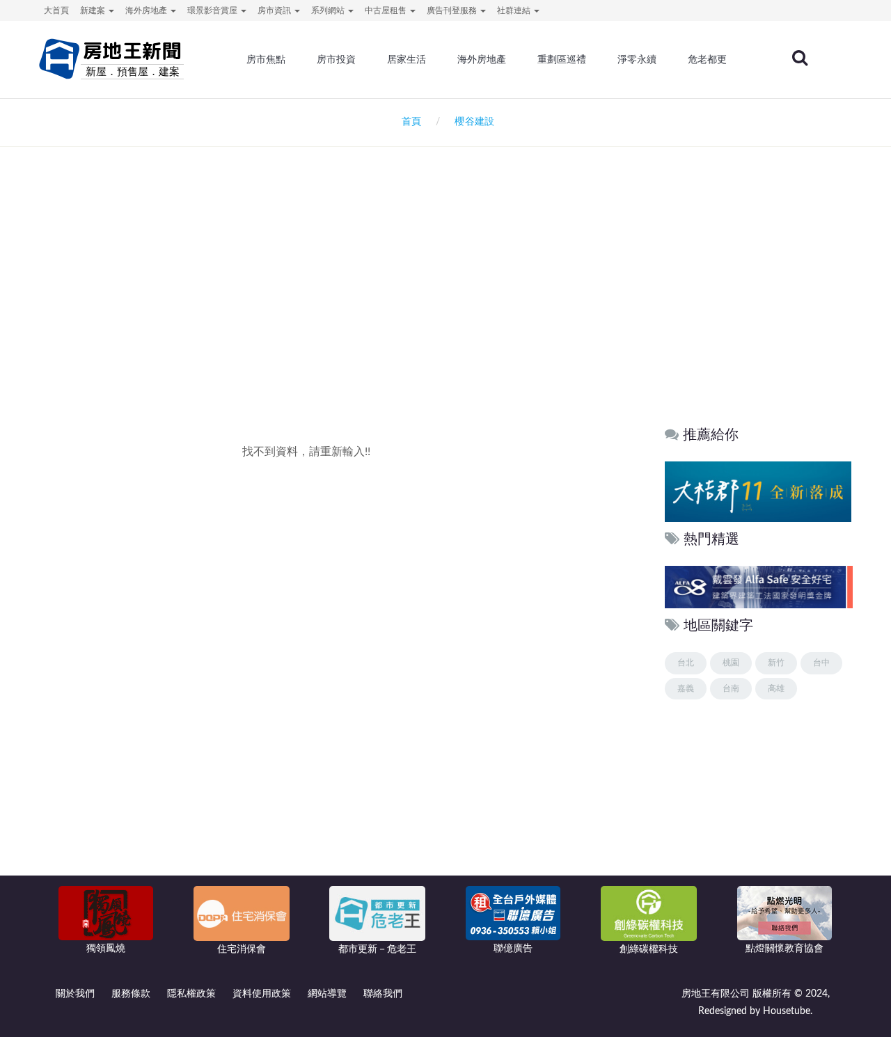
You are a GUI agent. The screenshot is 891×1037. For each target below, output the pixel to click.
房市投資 (336, 59)
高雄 (776, 688)
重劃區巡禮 (561, 59)
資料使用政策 (261, 994)
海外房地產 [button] (147, 10)
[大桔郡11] (758, 491)
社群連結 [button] (515, 10)
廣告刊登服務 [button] (453, 10)
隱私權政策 (191, 994)
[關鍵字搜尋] (799, 57)
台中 (821, 662)
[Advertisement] (445, 296)
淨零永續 (636, 59)
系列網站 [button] (329, 10)
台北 (685, 662)
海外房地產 (481, 59)
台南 (731, 688)
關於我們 (75, 994)
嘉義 (685, 688)
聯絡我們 (382, 994)
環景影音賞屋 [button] (213, 10)
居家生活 (406, 59)
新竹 (776, 662)
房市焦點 (265, 59)
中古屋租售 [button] (387, 10)
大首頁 (56, 10)
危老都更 (707, 59)
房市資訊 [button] (275, 10)
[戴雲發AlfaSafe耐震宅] (758, 587)
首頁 (408, 122)
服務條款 (130, 994)
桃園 (731, 662)
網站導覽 (327, 994)
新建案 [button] (93, 10)
